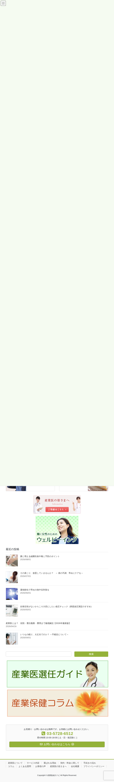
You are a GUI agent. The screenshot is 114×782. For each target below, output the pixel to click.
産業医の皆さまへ (58, 766)
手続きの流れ (89, 763)
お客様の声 (40, 766)
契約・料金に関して (69, 763)
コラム (11, 766)
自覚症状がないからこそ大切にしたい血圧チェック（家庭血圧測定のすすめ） (56, 606)
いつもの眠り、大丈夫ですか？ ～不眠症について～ (44, 634)
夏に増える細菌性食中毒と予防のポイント (40, 556)
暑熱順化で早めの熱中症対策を (34, 590)
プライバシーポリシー (94, 766)
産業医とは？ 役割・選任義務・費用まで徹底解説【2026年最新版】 (38, 623)
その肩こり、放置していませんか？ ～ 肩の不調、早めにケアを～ (52, 573)
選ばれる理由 (50, 763)
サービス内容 (33, 763)
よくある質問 (25, 766)
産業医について (15, 763)
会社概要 (75, 766)
